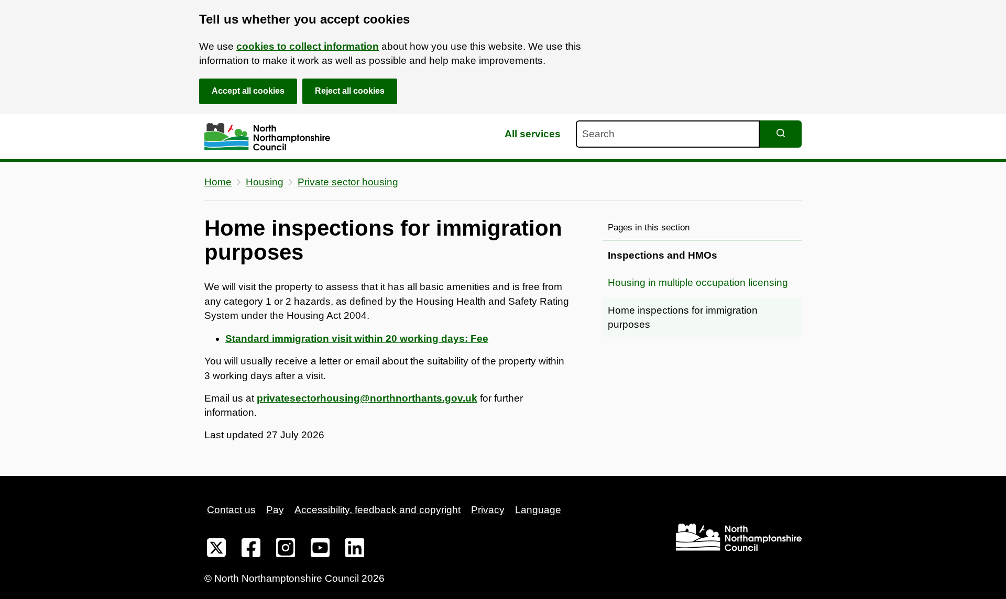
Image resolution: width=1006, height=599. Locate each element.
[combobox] (668, 134)
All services (533, 133)
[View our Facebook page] (251, 550)
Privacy (488, 509)
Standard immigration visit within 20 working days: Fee (356, 338)
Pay (275, 509)
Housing (264, 181)
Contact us (231, 509)
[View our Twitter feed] (216, 550)
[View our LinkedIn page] (355, 550)
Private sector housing (348, 181)
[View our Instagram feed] (286, 550)
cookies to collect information (307, 46)
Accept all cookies (248, 90)
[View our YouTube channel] (320, 550)
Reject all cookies (350, 90)
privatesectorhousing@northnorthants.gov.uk (367, 398)
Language (538, 509)
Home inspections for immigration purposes (683, 317)
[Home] (267, 137)
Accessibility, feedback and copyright (377, 509)
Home (218, 181)
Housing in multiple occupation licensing (698, 282)
